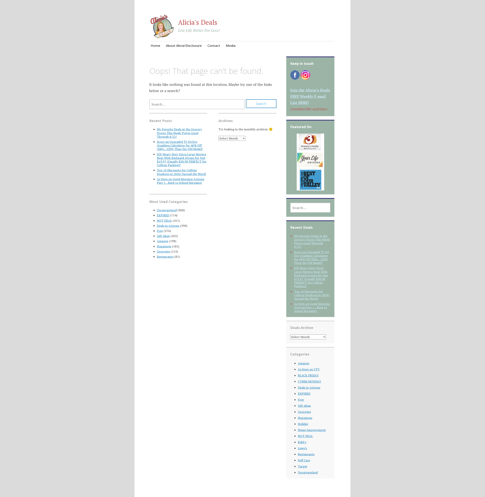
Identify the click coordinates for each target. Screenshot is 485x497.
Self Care (304, 460)
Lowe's (302, 448)
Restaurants (165, 256)
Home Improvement (312, 430)
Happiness (164, 246)
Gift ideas (163, 236)
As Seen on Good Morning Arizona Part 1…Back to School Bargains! (180, 181)
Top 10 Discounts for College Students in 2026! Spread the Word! (181, 172)
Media (230, 45)
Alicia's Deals (197, 22)
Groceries (163, 251)
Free (160, 231)
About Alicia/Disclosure (184, 45)
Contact (213, 45)
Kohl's (302, 442)
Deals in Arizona (168, 226)
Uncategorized (167, 210)
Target (302, 466)
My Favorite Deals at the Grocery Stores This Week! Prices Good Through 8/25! (179, 133)
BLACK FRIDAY (308, 375)
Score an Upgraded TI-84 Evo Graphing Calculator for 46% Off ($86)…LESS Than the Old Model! (180, 145)
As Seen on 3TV (309, 369)
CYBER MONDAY (309, 381)
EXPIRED (163, 215)
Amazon (162, 241)
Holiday (303, 424)
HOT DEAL (164, 220)
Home (155, 45)
